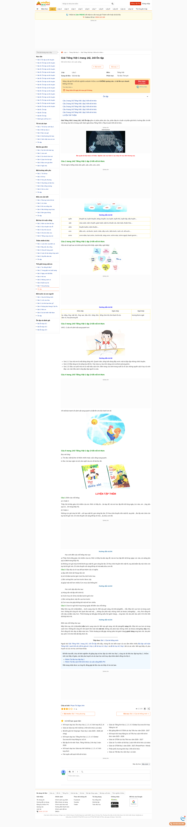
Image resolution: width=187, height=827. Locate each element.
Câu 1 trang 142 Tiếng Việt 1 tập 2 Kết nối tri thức (80, 101)
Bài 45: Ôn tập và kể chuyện (46, 84)
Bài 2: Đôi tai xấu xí (43, 130)
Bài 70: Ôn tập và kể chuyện (46, 100)
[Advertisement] (93, 35)
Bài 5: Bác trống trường (44, 186)
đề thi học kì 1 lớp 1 (101, 646)
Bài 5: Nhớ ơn (41, 309)
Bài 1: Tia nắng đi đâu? (44, 267)
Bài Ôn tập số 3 (42, 330)
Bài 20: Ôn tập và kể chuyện (46, 69)
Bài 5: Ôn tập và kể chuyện (45, 60)
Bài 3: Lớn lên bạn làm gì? (45, 303)
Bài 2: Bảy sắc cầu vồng (44, 247)
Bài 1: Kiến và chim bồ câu (45, 223)
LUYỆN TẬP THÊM (69, 115)
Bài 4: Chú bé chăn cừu (44, 233)
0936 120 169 (43, 811)
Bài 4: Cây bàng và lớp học (45, 183)
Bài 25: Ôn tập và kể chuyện (46, 72)
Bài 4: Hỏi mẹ (41, 276)
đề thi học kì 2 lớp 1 (117, 646)
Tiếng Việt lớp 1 (74, 52)
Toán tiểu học (96, 804)
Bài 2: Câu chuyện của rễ (45, 226)
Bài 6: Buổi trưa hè (43, 283)
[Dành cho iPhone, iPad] (114, 804)
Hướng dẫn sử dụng (43, 802)
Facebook (77, 800)
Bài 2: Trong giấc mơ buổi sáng (47, 270)
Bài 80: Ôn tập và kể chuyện (46, 106)
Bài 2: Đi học (41, 176)
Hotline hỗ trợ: (95, 17)
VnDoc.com (62, 52)
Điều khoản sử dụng (61, 802)
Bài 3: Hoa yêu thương (44, 180)
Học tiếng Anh (96, 800)
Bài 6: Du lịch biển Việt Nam (46, 312)
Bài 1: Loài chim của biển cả (46, 244)
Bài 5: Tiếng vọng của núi (45, 236)
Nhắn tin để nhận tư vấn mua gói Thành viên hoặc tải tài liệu (95, 15)
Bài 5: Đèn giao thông (44, 212)
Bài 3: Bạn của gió (43, 133)
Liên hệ (39, 809)
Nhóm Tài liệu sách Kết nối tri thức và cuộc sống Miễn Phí (85, 662)
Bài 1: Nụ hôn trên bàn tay (45, 150)
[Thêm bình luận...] (108, 777)
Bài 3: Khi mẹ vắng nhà (44, 206)
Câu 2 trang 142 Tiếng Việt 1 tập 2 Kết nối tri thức (80, 103)
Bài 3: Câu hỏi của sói (44, 229)
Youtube (76, 802)
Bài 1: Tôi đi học (42, 173)
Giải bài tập (95, 802)
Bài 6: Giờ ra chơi (42, 189)
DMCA (57, 811)
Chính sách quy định (61, 800)
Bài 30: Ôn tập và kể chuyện (46, 75)
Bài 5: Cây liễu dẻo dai (44, 256)
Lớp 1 (65, 52)
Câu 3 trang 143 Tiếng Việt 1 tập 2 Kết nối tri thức (80, 106)
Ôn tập (39, 142)
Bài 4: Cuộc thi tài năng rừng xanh (48, 253)
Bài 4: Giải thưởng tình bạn (45, 136)
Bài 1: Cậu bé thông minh (109, 640)
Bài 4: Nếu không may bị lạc (46, 209)
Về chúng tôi (40, 800)
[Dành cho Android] (114, 807)
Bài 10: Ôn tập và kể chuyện (46, 63)
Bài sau (114, 67)
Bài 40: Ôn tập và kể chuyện (46, 81)
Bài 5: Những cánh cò (44, 279)
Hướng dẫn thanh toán (62, 807)
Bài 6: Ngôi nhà (42, 165)
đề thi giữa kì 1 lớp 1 (86, 646)
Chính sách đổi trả (61, 809)
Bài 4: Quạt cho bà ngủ (44, 159)
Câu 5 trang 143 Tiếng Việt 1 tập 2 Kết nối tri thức (80, 112)
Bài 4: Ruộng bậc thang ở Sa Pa (47, 306)
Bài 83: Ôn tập (41, 116)
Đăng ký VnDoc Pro (43, 804)
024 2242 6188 (127, 815)
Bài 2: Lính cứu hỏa (43, 300)
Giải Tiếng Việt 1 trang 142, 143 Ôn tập (82, 644)
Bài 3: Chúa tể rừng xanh (45, 250)
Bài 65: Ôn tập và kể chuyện (46, 97)
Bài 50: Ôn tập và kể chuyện (46, 88)
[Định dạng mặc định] (82, 771)
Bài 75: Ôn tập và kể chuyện (46, 103)
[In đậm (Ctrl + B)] (73, 771)
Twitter (76, 804)
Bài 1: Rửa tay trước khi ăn (45, 200)
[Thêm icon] (69, 771)
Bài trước (98, 67)
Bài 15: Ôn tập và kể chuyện (46, 66)
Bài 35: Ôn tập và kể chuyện (46, 78)
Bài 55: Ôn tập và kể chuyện (46, 91)
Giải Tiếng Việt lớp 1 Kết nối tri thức (92, 52)
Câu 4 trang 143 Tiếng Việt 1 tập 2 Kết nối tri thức (80, 109)
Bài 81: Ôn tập (41, 109)
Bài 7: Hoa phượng (74, 714)
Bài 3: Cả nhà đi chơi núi (45, 156)
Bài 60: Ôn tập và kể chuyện (46, 94)
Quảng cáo (40, 807)
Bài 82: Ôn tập (41, 112)
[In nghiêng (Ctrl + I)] (77, 771)
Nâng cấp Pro (135, 3)
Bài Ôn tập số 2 (42, 326)
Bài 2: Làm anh (42, 153)
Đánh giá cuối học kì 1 (44, 119)
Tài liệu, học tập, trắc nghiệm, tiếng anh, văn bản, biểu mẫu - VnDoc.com (48, 3)
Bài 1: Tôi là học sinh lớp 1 (45, 126)
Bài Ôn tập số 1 (42, 323)
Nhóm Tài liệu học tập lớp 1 (74, 659)
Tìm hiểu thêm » (68, 87)
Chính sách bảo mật (61, 804)
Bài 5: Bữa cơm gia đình (44, 162)
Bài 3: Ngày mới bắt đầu (44, 273)
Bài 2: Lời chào (42, 203)
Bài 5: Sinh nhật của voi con (46, 139)
